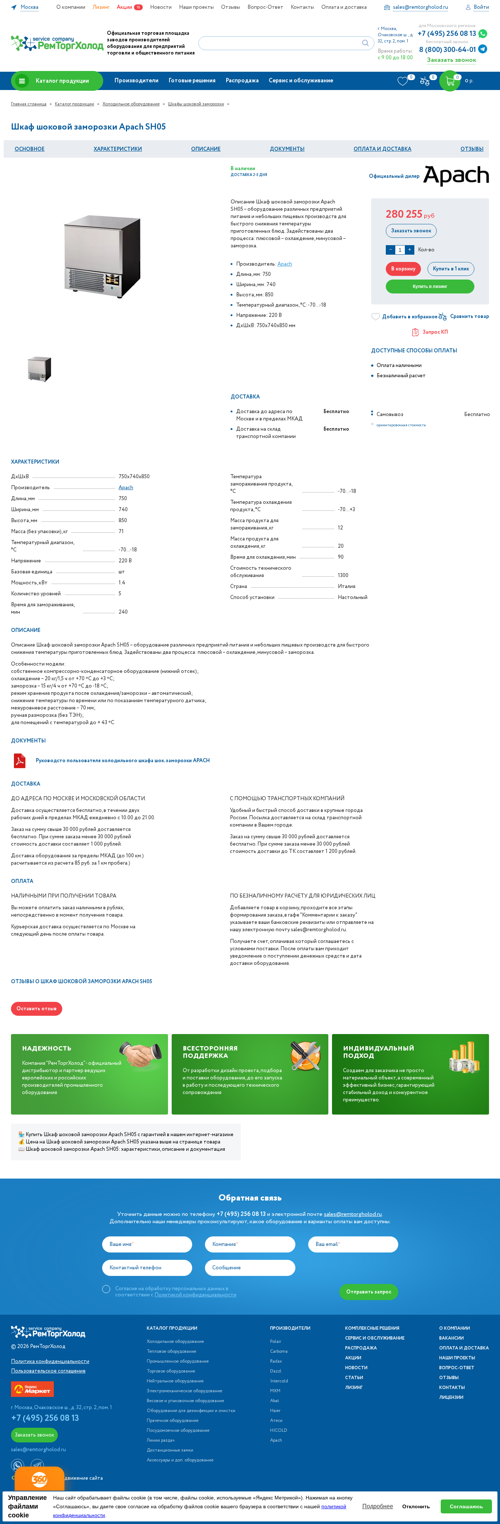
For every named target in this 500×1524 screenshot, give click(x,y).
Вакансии (451, 1338)
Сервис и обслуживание (301, 80)
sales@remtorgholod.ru (353, 1214)
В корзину (403, 269)
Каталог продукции (62, 81)
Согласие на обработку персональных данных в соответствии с (175, 1291)
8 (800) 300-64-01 (447, 50)
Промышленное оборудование (178, 1361)
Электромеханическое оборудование (184, 1391)
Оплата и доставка (344, 7)
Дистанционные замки (170, 1450)
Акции (124, 7)
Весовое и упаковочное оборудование (185, 1401)
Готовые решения (192, 80)
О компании (70, 7)
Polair (275, 1342)
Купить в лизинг (430, 286)
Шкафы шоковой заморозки (196, 104)
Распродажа (242, 80)
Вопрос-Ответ (265, 7)
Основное (30, 149)
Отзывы (230, 7)
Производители (136, 80)
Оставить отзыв (36, 1008)
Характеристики (118, 149)
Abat (274, 1401)
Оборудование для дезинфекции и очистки (191, 1411)
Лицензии (451, 1398)
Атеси (276, 1421)
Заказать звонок (451, 59)
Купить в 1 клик (451, 269)
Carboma (279, 1352)
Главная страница (28, 104)
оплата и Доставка (382, 149)
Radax (276, 1361)
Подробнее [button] (377, 1506)
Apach (284, 264)
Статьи (354, 1378)
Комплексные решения (372, 1329)
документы (287, 149)
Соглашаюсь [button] (466, 1506)
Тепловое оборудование (171, 1352)
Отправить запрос (368, 1292)
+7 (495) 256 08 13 (447, 34)
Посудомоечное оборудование (178, 1431)
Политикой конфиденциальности (195, 1295)
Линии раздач (161, 1441)
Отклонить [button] (416, 1506)
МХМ (275, 1391)
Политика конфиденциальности (50, 1361)
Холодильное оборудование (131, 104)
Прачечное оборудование (172, 1421)
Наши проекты (196, 7)
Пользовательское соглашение (48, 1371)
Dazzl (275, 1371)
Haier (275, 1411)
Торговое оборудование (171, 1371)
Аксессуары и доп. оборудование (180, 1460)
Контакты (302, 7)
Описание (206, 149)
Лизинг (101, 7)
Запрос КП (435, 332)
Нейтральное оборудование (175, 1381)
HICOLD (278, 1431)
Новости (161, 7)
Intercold (279, 1381)
